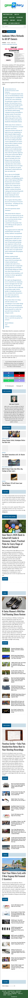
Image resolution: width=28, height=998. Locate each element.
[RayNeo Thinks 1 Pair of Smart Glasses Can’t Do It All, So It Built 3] (6, 802)
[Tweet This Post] (19, 373)
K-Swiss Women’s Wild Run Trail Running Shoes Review (13, 613)
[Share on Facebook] (8, 373)
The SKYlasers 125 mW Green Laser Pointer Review (12, 484)
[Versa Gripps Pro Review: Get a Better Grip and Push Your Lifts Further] (6, 712)
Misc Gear (19, 20)
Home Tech (16, 14)
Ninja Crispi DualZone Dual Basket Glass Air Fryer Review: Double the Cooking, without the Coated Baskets (18, 680)
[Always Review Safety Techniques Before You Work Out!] (14, 436)
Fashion (5, 23)
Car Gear (5, 17)
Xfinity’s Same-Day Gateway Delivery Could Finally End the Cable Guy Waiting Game (18, 959)
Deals (3, 466)
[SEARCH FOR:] (14, 26)
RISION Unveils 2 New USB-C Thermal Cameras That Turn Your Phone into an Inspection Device (18, 921)
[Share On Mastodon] (19, 380)
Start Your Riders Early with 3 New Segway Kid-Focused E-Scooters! (14, 876)
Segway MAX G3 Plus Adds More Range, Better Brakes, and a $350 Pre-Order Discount (18, 847)
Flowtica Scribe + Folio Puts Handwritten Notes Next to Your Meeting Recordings (13, 746)
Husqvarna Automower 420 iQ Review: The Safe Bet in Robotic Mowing (17, 650)
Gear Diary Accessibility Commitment (10, 993)
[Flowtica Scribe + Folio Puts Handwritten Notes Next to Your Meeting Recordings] (14, 741)
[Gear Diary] (14, 5)
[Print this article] (19, 378)
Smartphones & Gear (7, 14)
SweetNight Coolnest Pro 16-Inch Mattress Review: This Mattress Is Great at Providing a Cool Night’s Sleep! (18, 808)
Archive (4, 994)
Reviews (4, 452)
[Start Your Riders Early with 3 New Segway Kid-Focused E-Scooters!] (14, 870)
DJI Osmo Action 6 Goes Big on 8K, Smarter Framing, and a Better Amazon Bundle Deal (18, 793)
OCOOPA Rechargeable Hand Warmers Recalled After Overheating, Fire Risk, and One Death (17, 929)
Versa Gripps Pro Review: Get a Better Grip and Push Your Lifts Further (17, 711)
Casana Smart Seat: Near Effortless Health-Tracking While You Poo (18, 943)
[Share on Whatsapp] (8, 380)
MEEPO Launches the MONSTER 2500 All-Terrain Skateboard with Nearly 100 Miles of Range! (18, 937)
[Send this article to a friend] (8, 378)
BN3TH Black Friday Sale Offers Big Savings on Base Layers (12, 470)
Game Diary (12, 20)
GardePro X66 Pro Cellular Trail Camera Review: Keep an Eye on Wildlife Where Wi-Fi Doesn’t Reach (18, 672)
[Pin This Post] (19, 375)
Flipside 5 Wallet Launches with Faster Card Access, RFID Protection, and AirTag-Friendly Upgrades (17, 967)
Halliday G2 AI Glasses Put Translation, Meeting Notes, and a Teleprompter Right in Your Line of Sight (18, 951)
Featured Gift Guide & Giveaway (9, 516)
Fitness (8, 42)
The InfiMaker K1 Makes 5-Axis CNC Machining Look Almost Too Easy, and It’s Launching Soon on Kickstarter (18, 823)
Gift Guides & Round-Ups (14, 23)
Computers (5, 20)
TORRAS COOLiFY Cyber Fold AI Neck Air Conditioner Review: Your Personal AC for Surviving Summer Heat (18, 664)
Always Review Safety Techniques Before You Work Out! (13, 441)
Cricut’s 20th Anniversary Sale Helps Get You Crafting (17, 814)
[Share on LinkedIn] (8, 375)
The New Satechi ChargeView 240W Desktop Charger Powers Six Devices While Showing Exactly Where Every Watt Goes (18, 839)
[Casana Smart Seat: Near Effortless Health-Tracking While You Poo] (6, 945)
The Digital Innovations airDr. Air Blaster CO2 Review (13, 455)
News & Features (5, 438)
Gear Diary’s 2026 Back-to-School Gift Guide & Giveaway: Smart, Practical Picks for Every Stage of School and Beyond (13, 541)
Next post (18, 386)
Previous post (10, 386)
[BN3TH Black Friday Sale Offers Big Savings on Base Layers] (14, 465)
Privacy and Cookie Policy (15, 992)
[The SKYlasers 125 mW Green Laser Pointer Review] (14, 479)
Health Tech (11, 17)
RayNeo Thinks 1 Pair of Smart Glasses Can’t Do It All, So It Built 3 (18, 799)
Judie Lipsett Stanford (12, 44)
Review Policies (18, 991)
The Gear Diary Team (11, 991)
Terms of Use (20, 993)
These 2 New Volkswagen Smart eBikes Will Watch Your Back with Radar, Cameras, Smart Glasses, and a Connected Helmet (18, 831)
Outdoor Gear (19, 17)
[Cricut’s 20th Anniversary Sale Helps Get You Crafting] (6, 817)
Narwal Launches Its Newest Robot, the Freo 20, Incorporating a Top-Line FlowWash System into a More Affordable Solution (18, 914)
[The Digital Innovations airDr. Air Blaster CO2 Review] (14, 450)
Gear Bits (5, 854)
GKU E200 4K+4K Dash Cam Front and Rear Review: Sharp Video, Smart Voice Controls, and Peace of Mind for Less (18, 688)
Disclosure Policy (6, 992)
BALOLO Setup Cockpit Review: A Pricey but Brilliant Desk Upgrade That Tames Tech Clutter (18, 657)
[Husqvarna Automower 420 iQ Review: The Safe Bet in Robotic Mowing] (6, 651)
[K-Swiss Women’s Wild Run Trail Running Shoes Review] (14, 608)
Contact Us (9, 994)
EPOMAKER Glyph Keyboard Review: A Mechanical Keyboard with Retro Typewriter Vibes (18, 695)
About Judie (4, 991)
